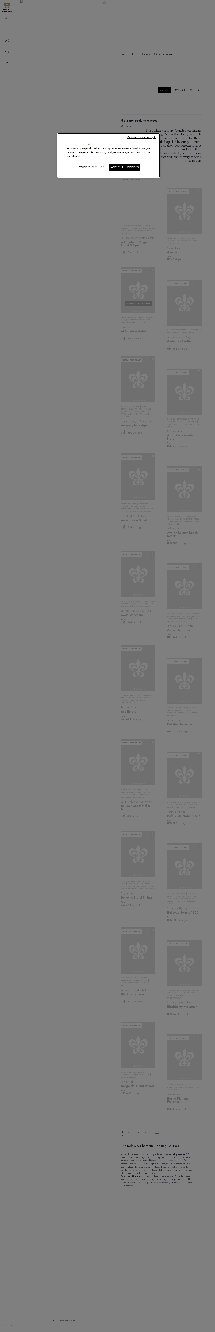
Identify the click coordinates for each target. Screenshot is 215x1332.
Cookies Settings (91, 167)
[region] (108, 155)
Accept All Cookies (124, 167)
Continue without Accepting (142, 137)
